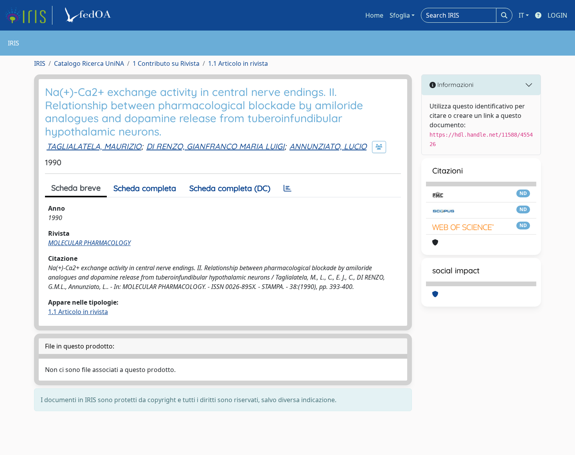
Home (374, 15)
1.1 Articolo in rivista (238, 63)
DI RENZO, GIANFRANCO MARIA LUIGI (215, 146)
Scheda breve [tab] (76, 188)
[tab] (287, 188)
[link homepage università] (89, 15)
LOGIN (557, 15)
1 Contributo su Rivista (166, 63)
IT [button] (521, 15)
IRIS (39, 63)
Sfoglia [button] (400, 15)
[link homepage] (28, 15)
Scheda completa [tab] (144, 188)
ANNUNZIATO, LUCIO (328, 146)
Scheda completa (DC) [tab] (229, 188)
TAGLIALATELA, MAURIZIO (94, 146)
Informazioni (454, 84)
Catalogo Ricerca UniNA (89, 63)
